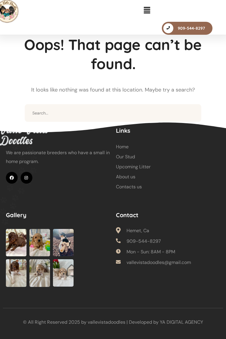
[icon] (12, 178)
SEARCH (192, 113)
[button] (147, 10)
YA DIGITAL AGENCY (181, 322)
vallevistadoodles (106, 322)
